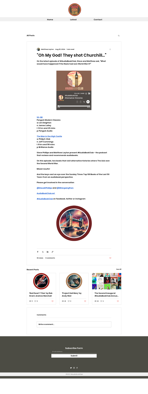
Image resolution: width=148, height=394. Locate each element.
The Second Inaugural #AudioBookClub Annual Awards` (106, 294)
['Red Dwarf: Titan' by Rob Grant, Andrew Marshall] (41, 281)
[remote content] (74, 90)
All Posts (31, 35)
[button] (119, 35)
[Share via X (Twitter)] (43, 252)
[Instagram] (74, 368)
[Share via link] (52, 252)
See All (118, 269)
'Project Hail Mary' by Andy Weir (71, 294)
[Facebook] (77, 368)
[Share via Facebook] (38, 252)
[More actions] (110, 49)
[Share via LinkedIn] (48, 252)
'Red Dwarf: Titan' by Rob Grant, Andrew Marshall (40, 294)
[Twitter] (71, 368)
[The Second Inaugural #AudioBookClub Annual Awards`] (106, 281)
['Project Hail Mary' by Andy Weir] (74, 281)
